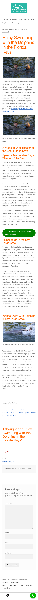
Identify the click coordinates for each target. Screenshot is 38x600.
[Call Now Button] (33, 595)
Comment (9, 503)
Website (8, 553)
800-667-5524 (14, 582)
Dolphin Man (24, 29)
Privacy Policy (19, 585)
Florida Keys (13, 19)
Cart (4, 594)
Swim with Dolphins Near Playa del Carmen (27, 411)
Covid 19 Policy (7, 585)
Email (7, 543)
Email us (5, 582)
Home (6, 19)
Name (7, 533)
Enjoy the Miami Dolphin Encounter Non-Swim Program (9, 412)
